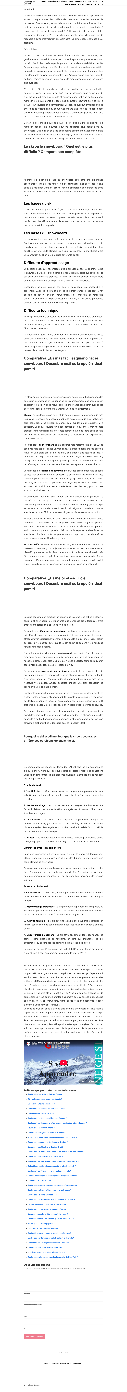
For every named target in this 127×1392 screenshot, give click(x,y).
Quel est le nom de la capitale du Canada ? (46, 1094)
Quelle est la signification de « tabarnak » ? (46, 1156)
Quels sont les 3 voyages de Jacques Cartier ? (47, 1209)
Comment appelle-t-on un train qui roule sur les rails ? (51, 1219)
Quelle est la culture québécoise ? (42, 1195)
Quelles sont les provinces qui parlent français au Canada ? (53, 1176)
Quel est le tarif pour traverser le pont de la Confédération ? (53, 1185)
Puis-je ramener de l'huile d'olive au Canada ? (47, 1252)
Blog (71, 1)
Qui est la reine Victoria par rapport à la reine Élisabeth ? (52, 1166)
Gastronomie (98, 1)
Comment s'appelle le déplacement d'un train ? (48, 1214)
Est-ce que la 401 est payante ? (41, 1224)
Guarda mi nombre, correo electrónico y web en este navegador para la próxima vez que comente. (59, 1329)
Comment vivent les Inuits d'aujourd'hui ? (45, 1147)
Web (25, 1316)
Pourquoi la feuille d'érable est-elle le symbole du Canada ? (53, 1137)
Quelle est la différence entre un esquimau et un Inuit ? (51, 1200)
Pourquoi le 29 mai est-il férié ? (41, 1128)
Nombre (27, 1293)
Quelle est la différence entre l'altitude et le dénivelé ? (51, 1238)
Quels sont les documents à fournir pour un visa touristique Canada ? (57, 1123)
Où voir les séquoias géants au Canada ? (45, 1099)
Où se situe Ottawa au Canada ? (41, 1104)
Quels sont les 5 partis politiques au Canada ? (47, 1118)
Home (43, 1)
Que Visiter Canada (29, 3)
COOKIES (47, 1364)
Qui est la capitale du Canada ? (41, 1113)
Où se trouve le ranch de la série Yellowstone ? (48, 1204)
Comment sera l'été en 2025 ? (40, 1180)
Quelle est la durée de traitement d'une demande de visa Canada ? (56, 1152)
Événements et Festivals (74, 4)
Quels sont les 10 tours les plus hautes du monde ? (49, 1171)
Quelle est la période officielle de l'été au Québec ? (49, 1190)
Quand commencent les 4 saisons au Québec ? (48, 1142)
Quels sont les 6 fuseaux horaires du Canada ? (47, 1109)
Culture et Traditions (83, 1)
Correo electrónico (33, 1305)
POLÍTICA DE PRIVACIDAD (62, 1364)
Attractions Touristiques (57, 1)
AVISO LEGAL (63, 1352)
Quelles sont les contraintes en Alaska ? (45, 1247)
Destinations (91, 4)
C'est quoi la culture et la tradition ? (43, 1228)
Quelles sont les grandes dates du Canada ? (46, 1132)
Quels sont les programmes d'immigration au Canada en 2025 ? (55, 1161)
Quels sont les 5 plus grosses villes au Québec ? (48, 1243)
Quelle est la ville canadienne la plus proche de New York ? (53, 1257)
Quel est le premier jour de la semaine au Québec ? (49, 1233)
